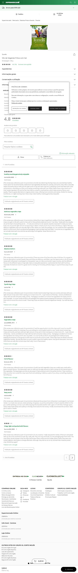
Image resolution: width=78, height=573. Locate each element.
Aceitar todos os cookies (57, 108)
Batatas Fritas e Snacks (27, 20)
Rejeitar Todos (34, 108)
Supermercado (7, 20)
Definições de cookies (19, 108)
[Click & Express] (21, 476)
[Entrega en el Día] (56, 476)
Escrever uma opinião (24, 64)
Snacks (38, 20)
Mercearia (16, 20)
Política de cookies (17, 103)
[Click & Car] (37, 476)
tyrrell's (4, 54)
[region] (39, 98)
